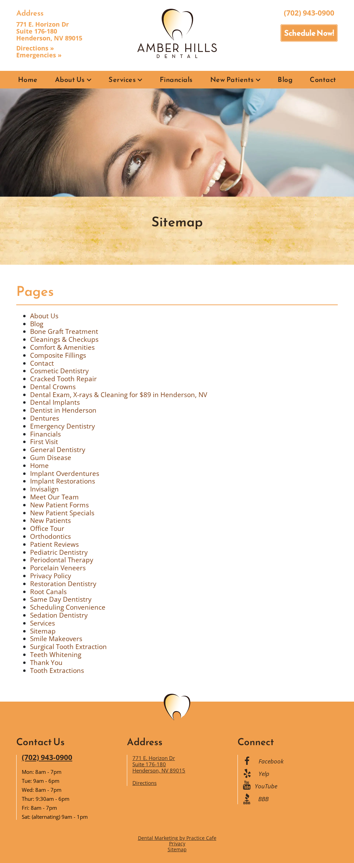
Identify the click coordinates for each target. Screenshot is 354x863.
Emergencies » (39, 55)
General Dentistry (57, 449)
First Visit (44, 441)
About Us (70, 79)
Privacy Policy (50, 575)
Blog (285, 79)
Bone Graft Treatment (64, 331)
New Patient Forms (59, 504)
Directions (144, 782)
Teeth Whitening (55, 654)
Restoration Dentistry (63, 583)
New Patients (232, 79)
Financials (176, 79)
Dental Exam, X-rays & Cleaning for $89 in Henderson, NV (118, 394)
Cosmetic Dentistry (59, 370)
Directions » (35, 48)
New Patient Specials (62, 512)
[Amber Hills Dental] (177, 33)
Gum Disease (50, 457)
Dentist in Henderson (63, 410)
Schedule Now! (309, 33)
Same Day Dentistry (61, 599)
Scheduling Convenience (67, 607)
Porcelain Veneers (58, 567)
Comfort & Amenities (62, 347)
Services (122, 79)
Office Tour (47, 528)
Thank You (46, 662)
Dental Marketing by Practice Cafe (177, 838)
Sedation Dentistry (59, 615)
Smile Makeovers (56, 638)
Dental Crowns (53, 386)
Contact (323, 79)
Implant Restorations (62, 481)
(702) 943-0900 (309, 13)
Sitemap (43, 631)
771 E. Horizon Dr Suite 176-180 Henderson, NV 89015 (49, 31)
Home (28, 79)
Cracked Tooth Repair (63, 378)
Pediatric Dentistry (59, 552)
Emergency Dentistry (62, 426)
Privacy (177, 843)
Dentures (44, 418)
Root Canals (48, 591)
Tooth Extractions (57, 670)
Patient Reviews (54, 544)
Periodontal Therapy (61, 559)
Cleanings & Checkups (64, 339)
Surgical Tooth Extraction (68, 646)
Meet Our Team (54, 497)
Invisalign (44, 489)
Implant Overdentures (64, 473)
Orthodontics (50, 536)
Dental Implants (55, 402)
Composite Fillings (58, 355)
